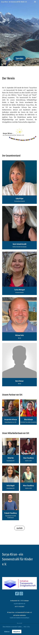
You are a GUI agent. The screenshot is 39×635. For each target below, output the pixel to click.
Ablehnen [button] (7, 631)
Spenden (19, 58)
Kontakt (19, 623)
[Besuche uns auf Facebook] (17, 594)
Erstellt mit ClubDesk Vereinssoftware (19, 618)
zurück (19, 528)
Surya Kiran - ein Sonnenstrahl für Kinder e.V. (14, 2)
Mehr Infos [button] (27, 627)
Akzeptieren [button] (16, 631)
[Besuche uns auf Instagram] (21, 594)
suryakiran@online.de (19, 603)
